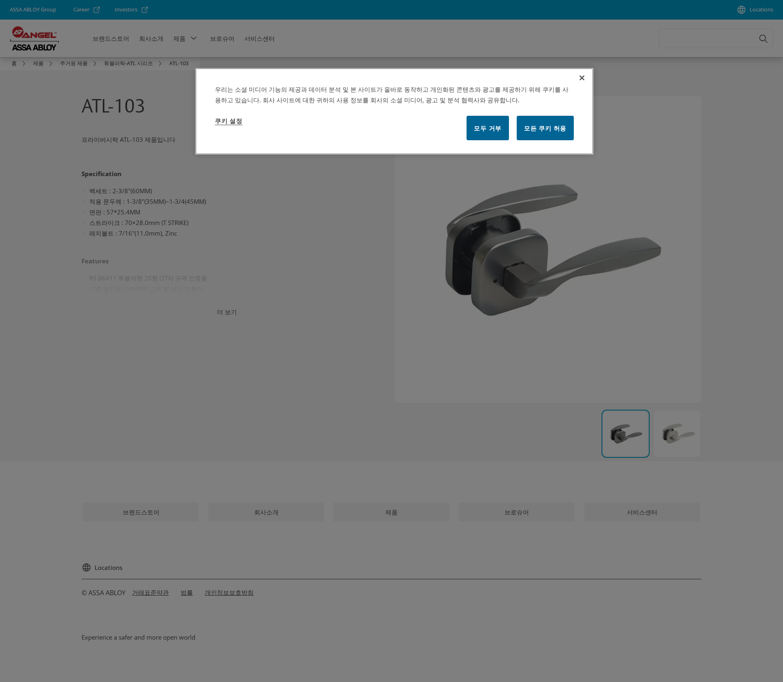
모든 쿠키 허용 (545, 128)
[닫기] (582, 78)
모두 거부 (488, 128)
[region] (394, 111)
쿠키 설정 (229, 121)
